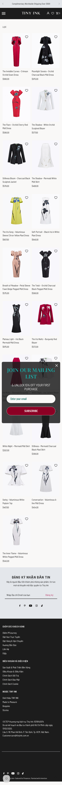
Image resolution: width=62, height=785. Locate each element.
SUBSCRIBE (31, 411)
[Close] (56, 365)
